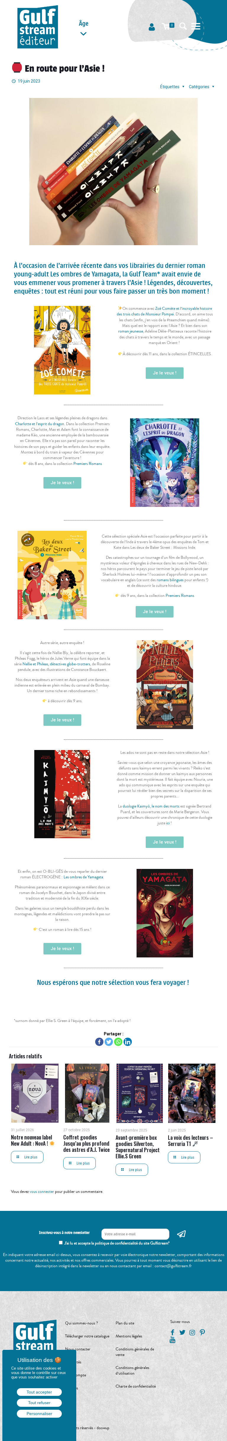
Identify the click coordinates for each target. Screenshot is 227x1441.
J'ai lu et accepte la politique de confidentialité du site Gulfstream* (117, 1243)
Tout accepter (39, 1392)
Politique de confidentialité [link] (39, 1426)
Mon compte (75, 1375)
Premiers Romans (87, 464)
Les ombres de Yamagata (83, 877)
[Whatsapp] (118, 1042)
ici (168, 823)
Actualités (73, 1362)
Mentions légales (129, 1336)
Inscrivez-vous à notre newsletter (64, 1232)
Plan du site (125, 1323)
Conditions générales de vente (135, 1352)
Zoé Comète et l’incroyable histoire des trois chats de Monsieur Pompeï (164, 311)
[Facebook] (99, 1042)
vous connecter (42, 1192)
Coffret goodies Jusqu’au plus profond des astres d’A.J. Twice (86, 1143)
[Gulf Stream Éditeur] (38, 26)
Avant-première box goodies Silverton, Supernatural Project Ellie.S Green (138, 1147)
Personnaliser (39, 1413)
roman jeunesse (130, 331)
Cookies (71, 1388)
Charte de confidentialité (136, 1386)
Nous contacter (77, 1349)
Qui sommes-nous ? (81, 1323)
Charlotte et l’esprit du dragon (39, 424)
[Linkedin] (128, 1042)
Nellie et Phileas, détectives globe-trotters (56, 664)
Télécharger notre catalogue (87, 1336)
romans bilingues (170, 580)
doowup (103, 1428)
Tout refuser (39, 1402)
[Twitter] (109, 1042)
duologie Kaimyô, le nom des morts (151, 806)
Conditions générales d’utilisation (132, 1370)
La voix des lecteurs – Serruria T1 (190, 1140)
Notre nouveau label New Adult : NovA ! (31, 1140)
